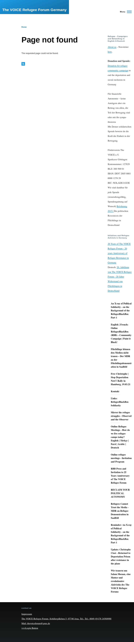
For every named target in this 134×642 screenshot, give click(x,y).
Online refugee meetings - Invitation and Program (121, 458)
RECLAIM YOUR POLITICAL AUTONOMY (120, 493)
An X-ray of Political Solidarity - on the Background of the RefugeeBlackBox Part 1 (121, 310)
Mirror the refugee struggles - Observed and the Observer (121, 416)
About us (112, 46)
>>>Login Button (29, 628)
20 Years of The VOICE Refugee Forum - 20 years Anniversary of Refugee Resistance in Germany (119, 253)
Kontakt (115, 391)
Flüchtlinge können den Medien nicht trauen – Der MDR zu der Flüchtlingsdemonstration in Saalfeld (121, 357)
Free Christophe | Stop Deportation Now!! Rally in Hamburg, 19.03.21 (120, 379)
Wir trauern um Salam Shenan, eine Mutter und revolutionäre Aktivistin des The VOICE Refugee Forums (121, 581)
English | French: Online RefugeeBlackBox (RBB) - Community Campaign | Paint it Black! (121, 333)
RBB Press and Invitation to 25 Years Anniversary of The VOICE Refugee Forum (120, 475)
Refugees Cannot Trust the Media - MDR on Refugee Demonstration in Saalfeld (120, 511)
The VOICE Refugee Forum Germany (34, 10)
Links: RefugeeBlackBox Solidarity (120, 402)
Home (24, 27)
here (110, 51)
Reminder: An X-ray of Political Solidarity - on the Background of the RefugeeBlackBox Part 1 (121, 533)
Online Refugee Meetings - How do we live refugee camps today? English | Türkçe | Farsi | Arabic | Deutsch (120, 437)
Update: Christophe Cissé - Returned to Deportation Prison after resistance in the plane (121, 556)
